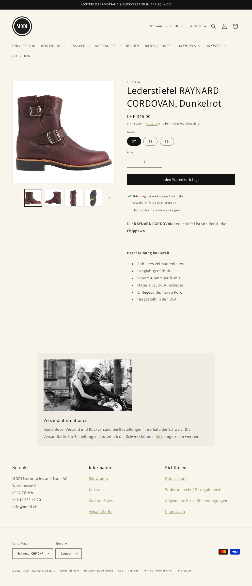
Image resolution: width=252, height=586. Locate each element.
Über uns (97, 489)
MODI (26, 570)
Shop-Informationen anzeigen (156, 210)
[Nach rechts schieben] (109, 197)
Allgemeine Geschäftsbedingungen (196, 500)
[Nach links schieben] (17, 197)
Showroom (98, 478)
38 (150, 141)
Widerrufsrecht (69, 570)
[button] (53, 46)
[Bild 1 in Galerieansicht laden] (33, 198)
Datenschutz (176, 478)
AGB (120, 570)
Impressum (175, 511)
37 (134, 141)
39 (167, 141)
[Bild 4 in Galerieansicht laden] (93, 198)
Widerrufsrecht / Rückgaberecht (193, 489)
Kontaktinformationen (158, 570)
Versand (152, 123)
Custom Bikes (101, 500)
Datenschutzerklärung (98, 570)
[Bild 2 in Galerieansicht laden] (53, 198)
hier (160, 436)
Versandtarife (101, 511)
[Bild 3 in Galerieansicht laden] (73, 198)
